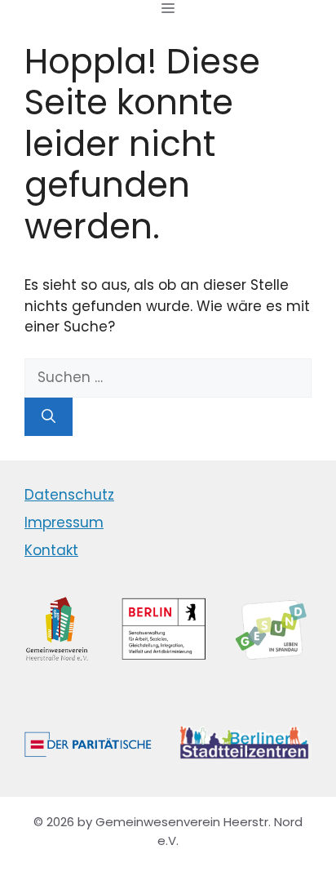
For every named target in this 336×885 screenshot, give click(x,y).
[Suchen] (48, 417)
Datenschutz (69, 495)
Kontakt (51, 550)
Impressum (64, 522)
